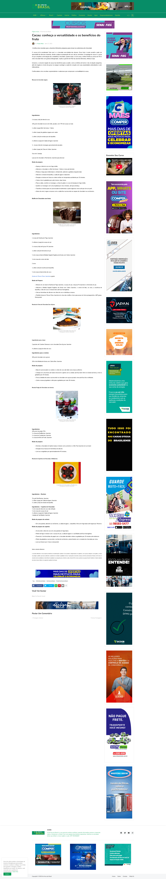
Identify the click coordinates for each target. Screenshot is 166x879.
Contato (125, 876)
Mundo (89, 15)
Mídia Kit (131, 876)
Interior (67, 15)
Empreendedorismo (106, 15)
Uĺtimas (42, 15)
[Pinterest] (59, 585)
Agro (96, 15)
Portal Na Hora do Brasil (62, 581)
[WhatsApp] (56, 585)
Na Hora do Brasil (51, 581)
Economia (82, 15)
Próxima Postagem (96, 618)
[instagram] (132, 832)
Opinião (117, 15)
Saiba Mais (15, 871)
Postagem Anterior (38, 618)
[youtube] (128, 832)
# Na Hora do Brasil (45, 31)
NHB (34, 15)
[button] (128, 15)
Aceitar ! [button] (7, 874)
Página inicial (35, 31)
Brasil (51, 15)
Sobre (119, 876)
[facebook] (121, 832)
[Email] (62, 585)
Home (113, 876)
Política (74, 15)
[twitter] (124, 832)
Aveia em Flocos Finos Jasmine (41, 276)
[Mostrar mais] (66, 585)
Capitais (59, 15)
